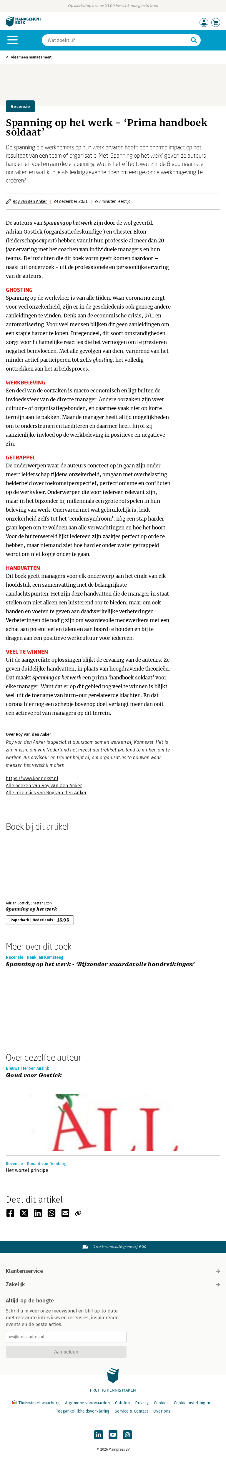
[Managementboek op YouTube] (113, 1434)
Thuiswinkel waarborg (39, 1402)
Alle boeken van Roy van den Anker (44, 785)
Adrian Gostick (24, 232)
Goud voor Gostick (34, 1075)
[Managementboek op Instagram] (127, 1434)
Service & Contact (131, 1411)
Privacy (142, 1402)
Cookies (161, 1402)
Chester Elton (129, 232)
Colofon (122, 1402)
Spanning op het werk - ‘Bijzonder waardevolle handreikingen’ (100, 964)
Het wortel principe (27, 1170)
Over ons (161, 1411)
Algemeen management (31, 57)
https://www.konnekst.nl (32, 778)
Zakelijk (15, 1284)
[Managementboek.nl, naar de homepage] (23, 25)
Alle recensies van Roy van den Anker (46, 792)
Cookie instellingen (192, 1402)
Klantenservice (24, 1271)
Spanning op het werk (68, 223)
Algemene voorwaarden (87, 1402)
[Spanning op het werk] (26, 864)
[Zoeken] (194, 40)
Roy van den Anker (30, 201)
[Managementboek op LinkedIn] (98, 1434)
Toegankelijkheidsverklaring (82, 1411)
